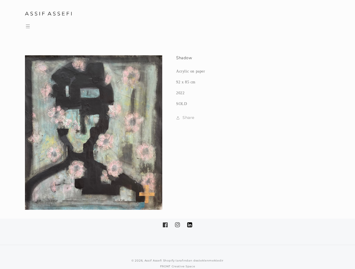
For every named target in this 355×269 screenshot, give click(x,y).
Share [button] (188, 117)
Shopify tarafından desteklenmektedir (193, 260)
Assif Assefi (153, 260)
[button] (28, 26)
